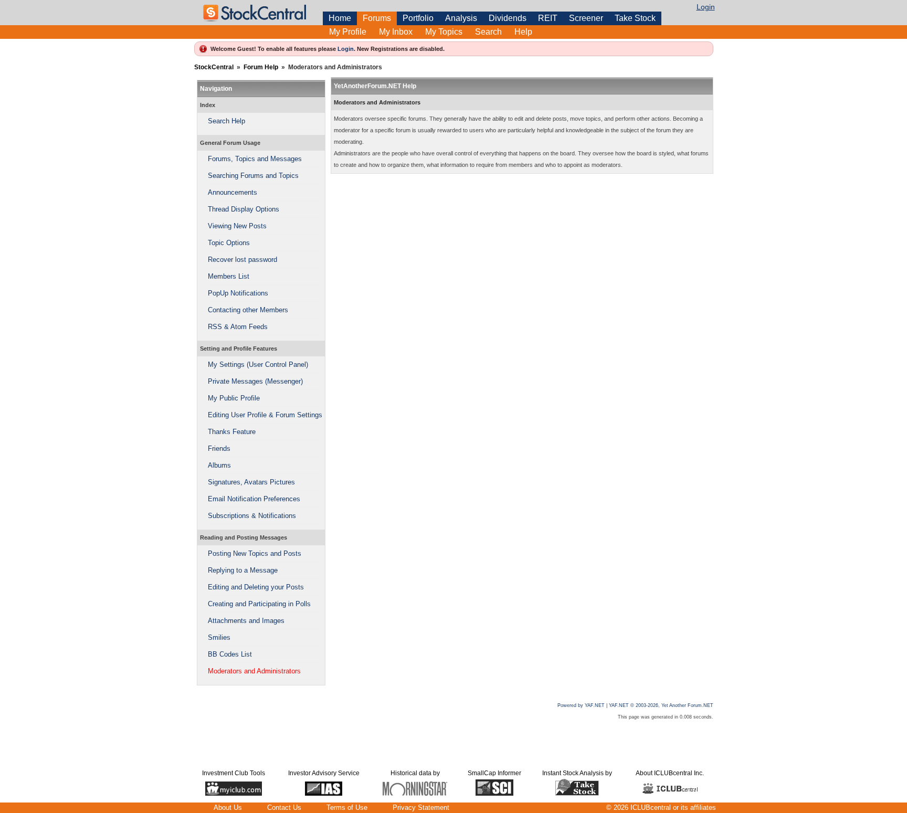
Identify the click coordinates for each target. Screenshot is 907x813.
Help (523, 31)
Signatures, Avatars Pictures (251, 482)
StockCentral (214, 67)
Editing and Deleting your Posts (256, 587)
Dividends (507, 18)
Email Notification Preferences (254, 499)
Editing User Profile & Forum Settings (265, 415)
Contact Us (284, 807)
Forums (377, 18)
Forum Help (261, 67)
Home (340, 18)
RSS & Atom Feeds (238, 327)
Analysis (461, 18)
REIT (547, 18)
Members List (228, 276)
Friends (219, 448)
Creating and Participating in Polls (259, 604)
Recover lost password (242, 259)
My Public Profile (234, 398)
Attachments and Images (246, 621)
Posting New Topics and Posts (254, 553)
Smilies (219, 637)
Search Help (226, 121)
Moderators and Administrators (254, 671)
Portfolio (418, 18)
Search (488, 31)
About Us (228, 807)
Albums (219, 465)
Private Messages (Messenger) (255, 381)
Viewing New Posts (237, 226)
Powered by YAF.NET (581, 705)
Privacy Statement (421, 807)
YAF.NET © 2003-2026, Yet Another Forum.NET (661, 705)
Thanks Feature (232, 432)
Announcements (232, 192)
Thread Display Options (243, 209)
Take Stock (635, 18)
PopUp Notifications (238, 293)
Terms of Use (346, 807)
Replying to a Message (243, 570)
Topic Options (229, 243)
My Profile (347, 31)
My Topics (443, 31)
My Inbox (396, 31)
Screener (586, 18)
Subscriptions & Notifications (252, 516)
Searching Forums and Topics (253, 176)
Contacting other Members (248, 310)
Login (706, 7)
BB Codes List (230, 654)
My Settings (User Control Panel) (258, 364)
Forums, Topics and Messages (255, 159)
